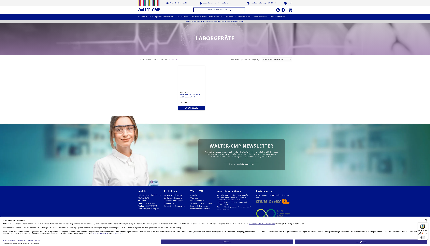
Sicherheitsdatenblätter (200, 208)
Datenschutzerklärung (173, 200)
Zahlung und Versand (173, 198)
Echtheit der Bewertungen (175, 206)
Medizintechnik (215, 17)
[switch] (422, 237)
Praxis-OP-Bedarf (144, 17)
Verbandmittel (183, 17)
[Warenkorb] (290, 10)
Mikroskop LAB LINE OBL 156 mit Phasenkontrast (191, 96)
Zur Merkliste (191, 108)
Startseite (141, 59)
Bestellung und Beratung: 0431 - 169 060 (263, 3)
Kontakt (289, 3)
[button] (219, 10)
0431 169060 (150, 203)
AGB (166, 195)
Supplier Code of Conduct (201, 203)
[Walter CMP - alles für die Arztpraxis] (149, 5)
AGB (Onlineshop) (175, 195)
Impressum (169, 203)
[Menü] (426, 223)
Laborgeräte (162, 59)
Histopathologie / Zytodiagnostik (251, 17)
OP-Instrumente (198, 17)
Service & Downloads (199, 206)
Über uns (194, 198)
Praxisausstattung (276, 17)
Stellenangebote (197, 200)
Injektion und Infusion (164, 17)
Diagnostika (229, 17)
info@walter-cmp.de (150, 208)
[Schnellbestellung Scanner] (278, 10)
